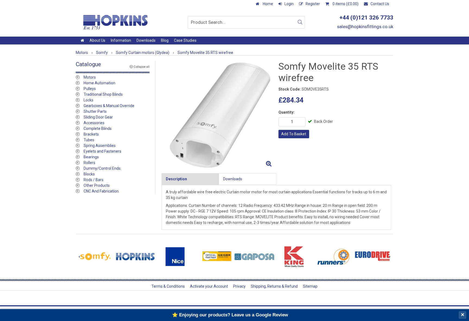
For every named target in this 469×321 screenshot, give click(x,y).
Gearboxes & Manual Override (109, 106)
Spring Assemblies (100, 145)
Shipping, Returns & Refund (274, 286)
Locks (88, 100)
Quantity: (286, 112)
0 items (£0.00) (345, 4)
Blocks (89, 174)
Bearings (91, 157)
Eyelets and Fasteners (102, 151)
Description (176, 179)
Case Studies (185, 40)
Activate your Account (209, 286)
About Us (97, 40)
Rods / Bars (93, 180)
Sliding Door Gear (98, 117)
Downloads (146, 40)
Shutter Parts (95, 111)
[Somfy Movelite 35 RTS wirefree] (217, 115)
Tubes (89, 140)
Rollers (89, 162)
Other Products (97, 185)
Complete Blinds (98, 128)
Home (267, 4)
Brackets (91, 134)
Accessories (94, 123)
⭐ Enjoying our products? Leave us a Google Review (230, 314)
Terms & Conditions (168, 286)
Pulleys (90, 88)
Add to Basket (293, 134)
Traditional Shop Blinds (103, 94)
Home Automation (99, 83)
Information (121, 40)
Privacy (239, 286)
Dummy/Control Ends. (102, 168)
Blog (165, 40)
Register (313, 4)
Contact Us (379, 4)
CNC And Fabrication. (101, 191)
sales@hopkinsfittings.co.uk (365, 26)
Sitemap (310, 286)
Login (289, 4)
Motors (90, 77)
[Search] (300, 22)
